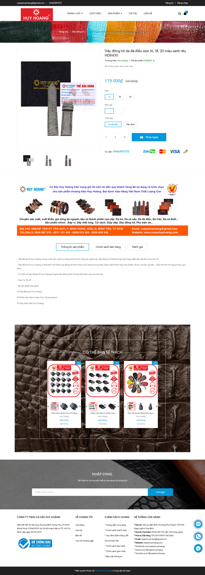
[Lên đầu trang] (199, 565)
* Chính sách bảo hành (115, 546)
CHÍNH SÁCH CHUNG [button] (117, 517)
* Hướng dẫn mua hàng (115, 525)
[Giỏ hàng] (186, 13)
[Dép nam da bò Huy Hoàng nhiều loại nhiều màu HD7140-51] (64, 380)
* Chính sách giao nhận (115, 551)
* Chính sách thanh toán (116, 530)
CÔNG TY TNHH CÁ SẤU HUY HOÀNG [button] (38, 517)
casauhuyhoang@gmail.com (31, 3)
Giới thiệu (79, 525)
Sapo (128, 570)
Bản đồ (78, 535)
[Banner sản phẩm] (102, 208)
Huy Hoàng (64, 416)
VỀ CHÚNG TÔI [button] (84, 517)
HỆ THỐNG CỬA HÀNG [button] (147, 517)
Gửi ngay (160, 492)
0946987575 (55, 3)
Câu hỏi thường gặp (84, 540)
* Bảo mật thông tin (113, 556)
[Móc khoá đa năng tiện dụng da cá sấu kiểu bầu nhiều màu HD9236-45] (141, 380)
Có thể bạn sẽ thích (102, 352)
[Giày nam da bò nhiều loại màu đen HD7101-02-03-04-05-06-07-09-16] (102, 380)
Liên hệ (78, 530)
